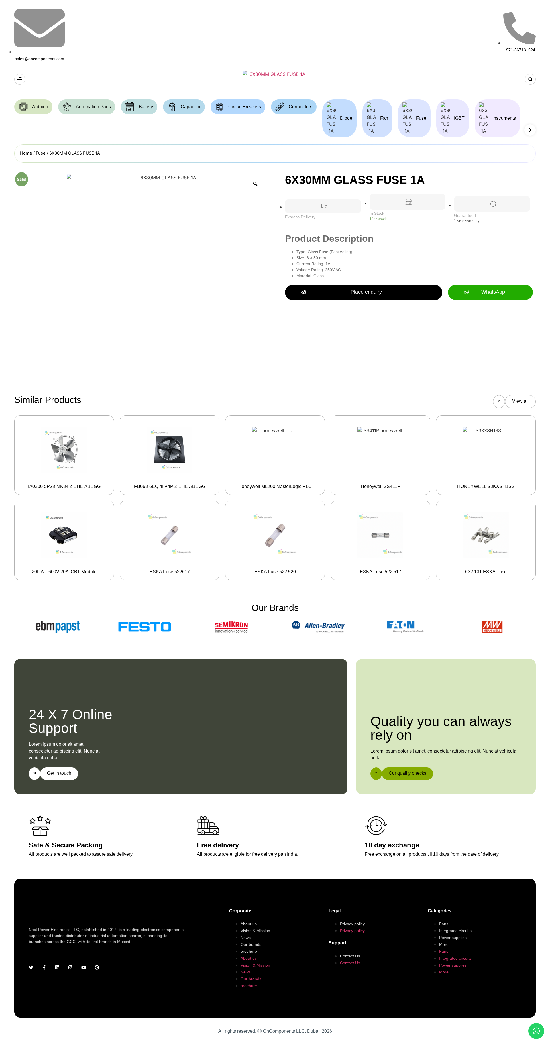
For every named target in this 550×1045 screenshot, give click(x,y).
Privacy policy (352, 924)
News (246, 937)
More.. (445, 944)
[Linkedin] (57, 967)
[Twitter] (31, 967)
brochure (249, 951)
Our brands (251, 944)
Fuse (41, 153)
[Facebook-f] (44, 967)
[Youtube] (83, 967)
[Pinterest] (97, 967)
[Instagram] (70, 967)
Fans (443, 924)
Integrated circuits (455, 930)
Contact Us (350, 956)
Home (26, 153)
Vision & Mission (255, 930)
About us (249, 924)
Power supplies (453, 937)
